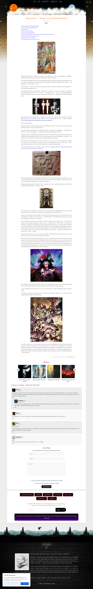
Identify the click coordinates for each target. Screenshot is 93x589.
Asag (42, 185)
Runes (69, 516)
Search (58, 510)
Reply (13, 397)
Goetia (27, 516)
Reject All (16, 583)
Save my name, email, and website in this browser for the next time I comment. (47, 480)
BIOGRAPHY (47, 494)
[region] (16, 579)
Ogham (58, 516)
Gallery (60, 1)
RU (87, 2)
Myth (46, 23)
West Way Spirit (45, 1)
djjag (17, 413)
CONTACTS (52, 498)
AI (64, 510)
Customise (8, 583)
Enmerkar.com (71, 357)
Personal (63, 516)
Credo (39, 1)
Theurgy (75, 516)
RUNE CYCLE (68, 494)
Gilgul (60, 288)
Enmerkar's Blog (29, 7)
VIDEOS (38, 494)
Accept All (25, 583)
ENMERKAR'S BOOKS (27, 494)
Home (34, 1)
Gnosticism (21, 516)
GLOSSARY (57, 494)
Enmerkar (20, 400)
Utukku (34, 132)
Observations (50, 516)
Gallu (60, 346)
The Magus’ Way (53, 1)
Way (46, 518)
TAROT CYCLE (41, 498)
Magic (39, 516)
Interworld (33, 516)
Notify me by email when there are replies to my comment (47, 483)
